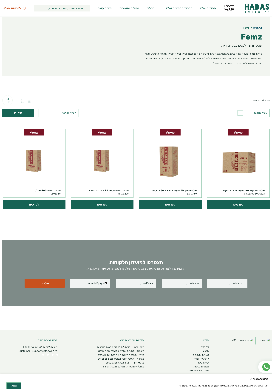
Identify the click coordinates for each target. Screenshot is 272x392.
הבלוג (150, 8)
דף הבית (257, 27)
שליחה (44, 283)
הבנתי (14, 385)
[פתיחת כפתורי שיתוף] (7, 100)
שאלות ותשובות (129, 8)
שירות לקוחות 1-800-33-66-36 (40, 347)
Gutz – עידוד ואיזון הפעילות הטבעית (125, 362)
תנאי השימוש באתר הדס (196, 370)
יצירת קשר (105, 8)
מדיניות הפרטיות (227, 385)
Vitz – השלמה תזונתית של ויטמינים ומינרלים (121, 354)
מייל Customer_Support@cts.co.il (38, 351)
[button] (87, 8)
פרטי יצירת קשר (47, 340)
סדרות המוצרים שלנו (179, 8)
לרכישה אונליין (201, 358)
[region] (136, 383)
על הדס (205, 347)
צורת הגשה (260, 113)
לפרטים (238, 204)
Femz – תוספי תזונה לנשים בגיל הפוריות (123, 366)
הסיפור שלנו (208, 8)
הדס (206, 340)
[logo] (257, 8)
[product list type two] (23, 101)
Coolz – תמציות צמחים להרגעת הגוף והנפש (121, 351)
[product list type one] (29, 101)
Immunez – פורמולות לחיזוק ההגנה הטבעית (120, 347)
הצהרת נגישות (201, 366)
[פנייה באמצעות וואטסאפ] (263, 359)
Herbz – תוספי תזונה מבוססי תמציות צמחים (121, 358)
